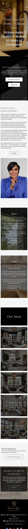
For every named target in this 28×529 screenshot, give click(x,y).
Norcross (14, 380)
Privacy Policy (10, 524)
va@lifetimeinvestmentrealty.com (15, 521)
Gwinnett (14, 335)
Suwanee (14, 403)
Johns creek (14, 426)
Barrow (14, 357)
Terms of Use (19, 524)
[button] (26, 7)
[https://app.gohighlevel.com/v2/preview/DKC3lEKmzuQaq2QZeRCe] (7, 7)
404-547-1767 (15, 518)
